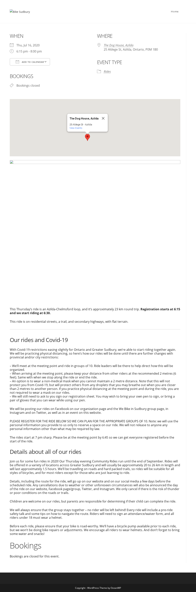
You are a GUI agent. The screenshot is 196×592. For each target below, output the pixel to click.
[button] (87, 137)
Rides (107, 71)
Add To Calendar (32, 61)
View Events (75, 128)
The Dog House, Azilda (118, 45)
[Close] (103, 118)
